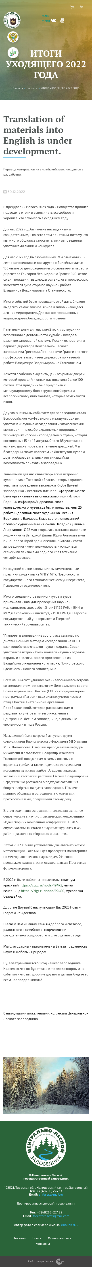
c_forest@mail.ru (51, 1194)
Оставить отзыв (59, 1238)
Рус (71, 6)
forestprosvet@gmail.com (51, 1216)
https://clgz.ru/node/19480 (42, 891)
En (81, 6)
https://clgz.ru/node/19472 (40, 885)
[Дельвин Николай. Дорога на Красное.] (46, 1085)
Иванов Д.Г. (69, 1225)
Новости (32, 87)
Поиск (36, 1238)
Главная (20, 1238)
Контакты (43, 1243)
